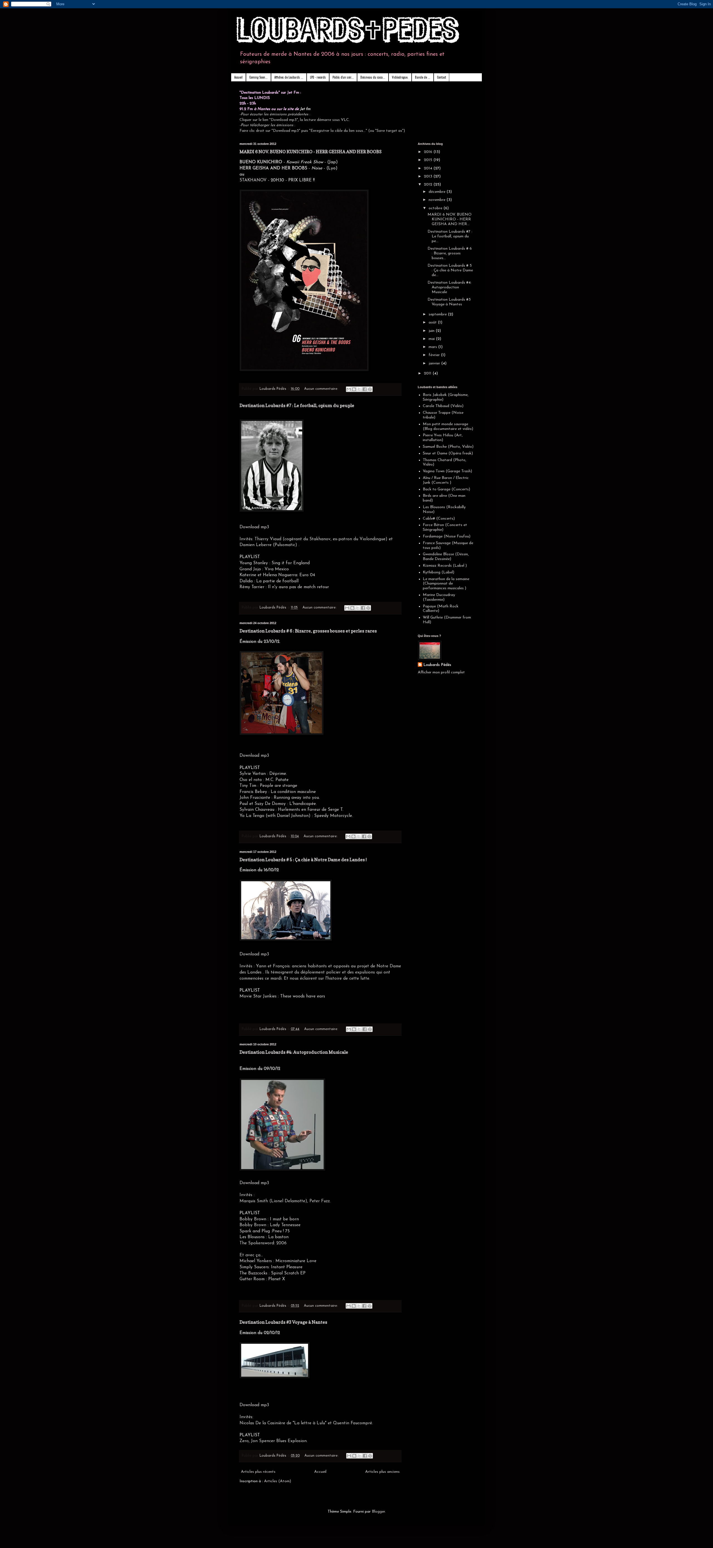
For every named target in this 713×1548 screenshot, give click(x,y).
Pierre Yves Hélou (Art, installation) (443, 437)
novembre (437, 200)
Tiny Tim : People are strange (268, 785)
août (433, 322)
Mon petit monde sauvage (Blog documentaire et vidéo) (448, 426)
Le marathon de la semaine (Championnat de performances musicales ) (446, 584)
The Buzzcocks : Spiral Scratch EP (273, 1273)
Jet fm (305, 109)
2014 (428, 168)
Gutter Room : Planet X (262, 1279)
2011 (428, 373)
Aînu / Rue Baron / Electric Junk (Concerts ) (446, 480)
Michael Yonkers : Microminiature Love (278, 1261)
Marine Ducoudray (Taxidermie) (439, 597)
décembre (437, 192)
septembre (438, 314)
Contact (441, 77)
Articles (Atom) (277, 1481)
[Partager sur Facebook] (364, 389)
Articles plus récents (258, 1472)
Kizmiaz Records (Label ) (445, 566)
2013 (428, 176)
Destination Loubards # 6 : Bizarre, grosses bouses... (450, 253)
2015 (428, 160)
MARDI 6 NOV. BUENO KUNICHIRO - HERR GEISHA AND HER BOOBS (311, 151)
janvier (435, 363)
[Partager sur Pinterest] (370, 389)
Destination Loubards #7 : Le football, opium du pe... (450, 236)
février (435, 355)
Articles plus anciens (382, 1472)
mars (433, 347)
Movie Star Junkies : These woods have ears (283, 996)
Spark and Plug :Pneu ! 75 (265, 1231)
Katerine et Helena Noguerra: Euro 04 (277, 575)
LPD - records (318, 77)
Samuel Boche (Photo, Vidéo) (448, 447)
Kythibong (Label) (438, 572)
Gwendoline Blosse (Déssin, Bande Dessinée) (446, 556)
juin (432, 331)
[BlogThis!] (354, 389)
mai (432, 339)
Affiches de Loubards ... (288, 77)
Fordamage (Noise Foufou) (446, 536)
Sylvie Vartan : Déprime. (263, 773)
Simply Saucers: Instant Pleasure (271, 1267)
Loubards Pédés (437, 665)
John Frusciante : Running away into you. (280, 797)
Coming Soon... (258, 77)
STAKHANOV (253, 180)
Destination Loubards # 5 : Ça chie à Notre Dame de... (450, 270)
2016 (428, 152)
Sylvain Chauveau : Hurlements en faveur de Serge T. (292, 809)
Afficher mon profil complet (441, 672)
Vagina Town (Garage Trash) (447, 471)
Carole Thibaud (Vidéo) (443, 406)
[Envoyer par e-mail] (348, 389)
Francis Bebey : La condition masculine (278, 792)
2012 (428, 184)
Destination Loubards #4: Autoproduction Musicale (294, 1052)
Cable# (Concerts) (439, 519)
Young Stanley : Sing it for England (275, 563)
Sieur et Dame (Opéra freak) (448, 453)
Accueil (238, 77)
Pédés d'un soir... (343, 77)
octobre (436, 208)
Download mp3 (254, 527)
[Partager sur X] (359, 389)
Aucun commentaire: (321, 389)
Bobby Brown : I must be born (269, 1219)
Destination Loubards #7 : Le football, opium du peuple (297, 405)
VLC (345, 120)
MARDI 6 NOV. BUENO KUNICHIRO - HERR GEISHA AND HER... (450, 219)
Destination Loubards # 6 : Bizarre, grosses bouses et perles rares (308, 631)
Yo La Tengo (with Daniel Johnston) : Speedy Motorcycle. (296, 816)
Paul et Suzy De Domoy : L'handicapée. (279, 804)
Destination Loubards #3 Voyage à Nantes (283, 1322)
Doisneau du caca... (372, 77)
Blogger (378, 1512)
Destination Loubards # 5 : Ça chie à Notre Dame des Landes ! (303, 859)
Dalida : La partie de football (269, 581)
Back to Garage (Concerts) (446, 489)
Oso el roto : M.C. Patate (264, 780)
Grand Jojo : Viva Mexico (264, 569)
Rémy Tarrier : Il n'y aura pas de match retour (285, 587)
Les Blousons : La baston (264, 1237)
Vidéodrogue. (400, 77)
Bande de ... (422, 77)
